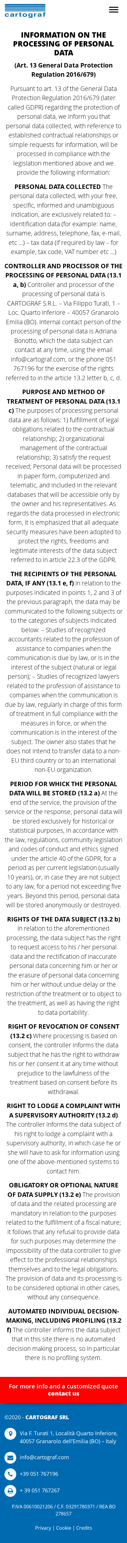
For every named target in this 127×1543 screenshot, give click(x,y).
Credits (84, 1528)
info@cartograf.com (44, 1457)
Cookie (63, 1528)
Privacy (43, 1528)
